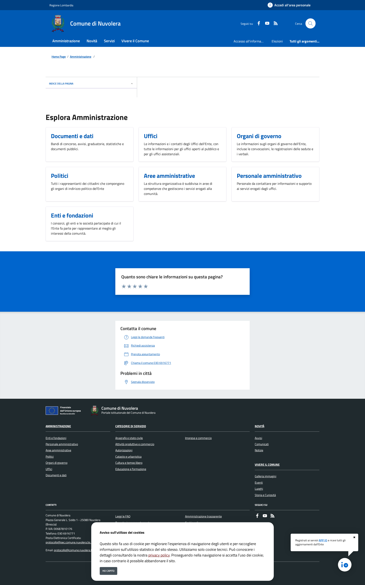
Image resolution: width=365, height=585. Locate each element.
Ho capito (108, 571)
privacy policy (159, 555)
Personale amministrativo (62, 444)
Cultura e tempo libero (128, 462)
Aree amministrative (58, 450)
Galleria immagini (265, 476)
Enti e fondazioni (56, 438)
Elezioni (277, 41)
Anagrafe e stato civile (129, 438)
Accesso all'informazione (251, 41)
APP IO (323, 540)
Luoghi (259, 488)
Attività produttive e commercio (134, 444)
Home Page (59, 56)
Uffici (49, 469)
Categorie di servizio (130, 426)
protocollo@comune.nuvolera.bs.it (75, 550)
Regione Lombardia (61, 5)
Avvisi (258, 438)
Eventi (259, 482)
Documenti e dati (56, 475)
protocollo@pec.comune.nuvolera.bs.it (69, 542)
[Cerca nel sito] (310, 23)
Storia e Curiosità (265, 495)
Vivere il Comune (267, 464)
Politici (50, 456)
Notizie (259, 450)
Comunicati (262, 444)
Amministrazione (80, 56)
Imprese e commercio (198, 438)
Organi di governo (56, 462)
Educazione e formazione (130, 469)
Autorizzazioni (123, 450)
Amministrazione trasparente (203, 516)
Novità (259, 426)
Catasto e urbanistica (128, 456)
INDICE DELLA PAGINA (61, 84)
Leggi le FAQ (122, 516)
